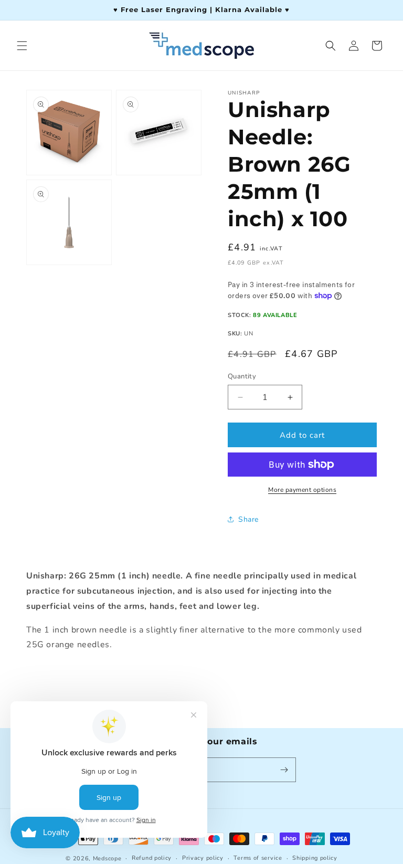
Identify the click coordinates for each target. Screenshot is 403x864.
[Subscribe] (283, 769)
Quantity (242, 376)
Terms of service (258, 858)
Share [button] (248, 519)
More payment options (302, 490)
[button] (22, 45)
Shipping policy (314, 858)
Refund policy (152, 858)
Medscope (107, 858)
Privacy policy (203, 858)
